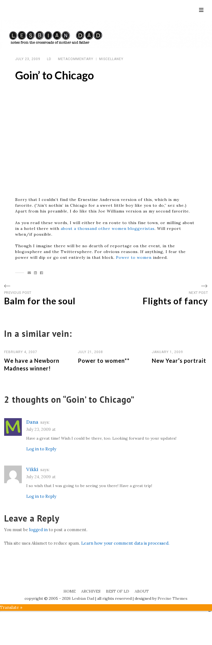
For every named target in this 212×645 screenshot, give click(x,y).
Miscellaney (111, 59)
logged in (38, 529)
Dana (32, 422)
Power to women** (103, 360)
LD (49, 59)
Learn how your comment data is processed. (125, 543)
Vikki (32, 469)
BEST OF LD (117, 591)
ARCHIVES (90, 591)
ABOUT (142, 591)
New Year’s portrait (179, 360)
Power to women (134, 257)
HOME (69, 591)
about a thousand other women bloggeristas (108, 228)
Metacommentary (75, 59)
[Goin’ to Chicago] (29, 273)
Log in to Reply (41, 449)
